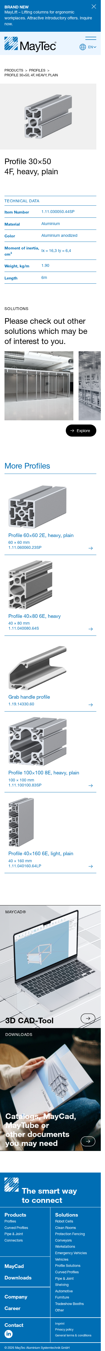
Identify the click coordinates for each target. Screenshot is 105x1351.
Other (59, 1311)
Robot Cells (64, 1222)
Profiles (37, 71)
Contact (13, 1325)
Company (15, 1296)
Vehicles (61, 1260)
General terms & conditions (73, 1335)
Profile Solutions (67, 1266)
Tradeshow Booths (69, 1304)
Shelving (62, 1285)
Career (12, 1308)
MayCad (14, 1266)
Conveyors (63, 1241)
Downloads (18, 1277)
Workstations (65, 1247)
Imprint (59, 1323)
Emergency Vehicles (71, 1253)
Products (13, 71)
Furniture (62, 1298)
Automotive (64, 1291)
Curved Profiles (16, 1228)
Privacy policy (64, 1329)
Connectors (13, 1241)
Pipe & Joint (13, 1234)
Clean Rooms (65, 1228)
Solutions (66, 1215)
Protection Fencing (70, 1234)
